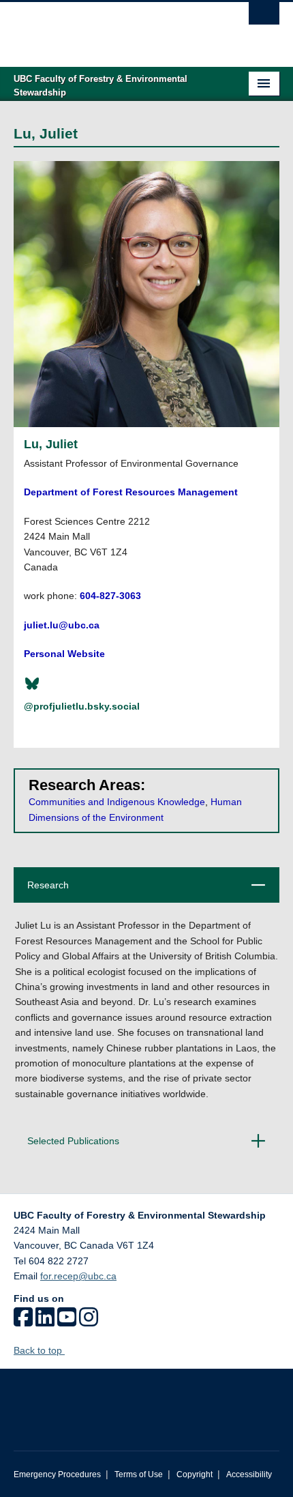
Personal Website (64, 653)
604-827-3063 (110, 595)
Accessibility (249, 1474)
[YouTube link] (66, 1321)
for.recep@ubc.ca (78, 1275)
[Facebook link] (23, 1321)
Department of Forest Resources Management (131, 491)
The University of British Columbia (107, 28)
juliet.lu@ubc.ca (61, 625)
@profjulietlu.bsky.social (82, 706)
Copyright (194, 1474)
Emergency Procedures (57, 1474)
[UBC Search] (264, 17)
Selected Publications (142, 1147)
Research (142, 891)
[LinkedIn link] (45, 1321)
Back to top (39, 1350)
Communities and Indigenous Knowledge (117, 801)
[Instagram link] (88, 1321)
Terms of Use (138, 1474)
